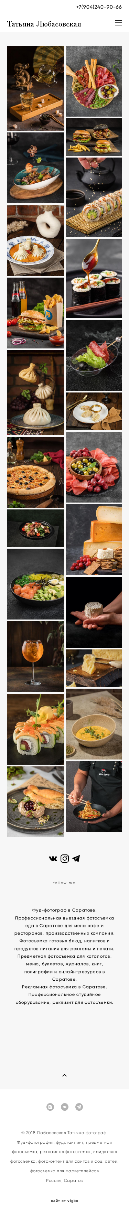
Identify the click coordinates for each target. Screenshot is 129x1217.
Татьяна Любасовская (44, 22)
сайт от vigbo (64, 1201)
